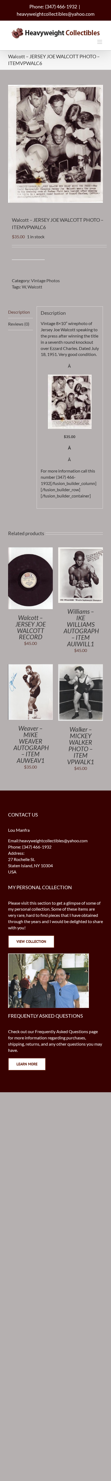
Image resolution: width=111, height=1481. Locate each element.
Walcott (34, 286)
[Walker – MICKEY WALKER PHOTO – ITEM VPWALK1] (80, 667)
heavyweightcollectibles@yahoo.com (56, 14)
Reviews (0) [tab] (18, 323)
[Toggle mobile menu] (100, 42)
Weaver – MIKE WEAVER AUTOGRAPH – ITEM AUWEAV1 (31, 744)
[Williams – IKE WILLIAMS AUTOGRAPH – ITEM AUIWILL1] (80, 550)
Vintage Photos (45, 280)
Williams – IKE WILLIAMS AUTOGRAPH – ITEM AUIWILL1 (81, 628)
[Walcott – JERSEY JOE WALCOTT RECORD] (30, 550)
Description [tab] (19, 311)
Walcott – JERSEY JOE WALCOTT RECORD (30, 627)
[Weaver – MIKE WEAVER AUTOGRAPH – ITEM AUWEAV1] (30, 667)
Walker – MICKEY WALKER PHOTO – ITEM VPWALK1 (80, 745)
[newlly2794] (70, 377)
